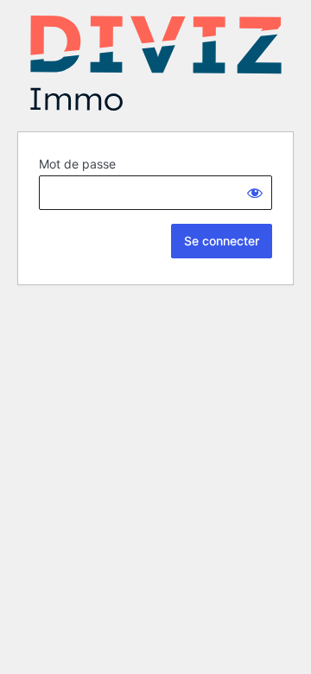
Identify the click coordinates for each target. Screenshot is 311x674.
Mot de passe (77, 163)
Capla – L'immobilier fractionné (155, 63)
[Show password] (255, 192)
